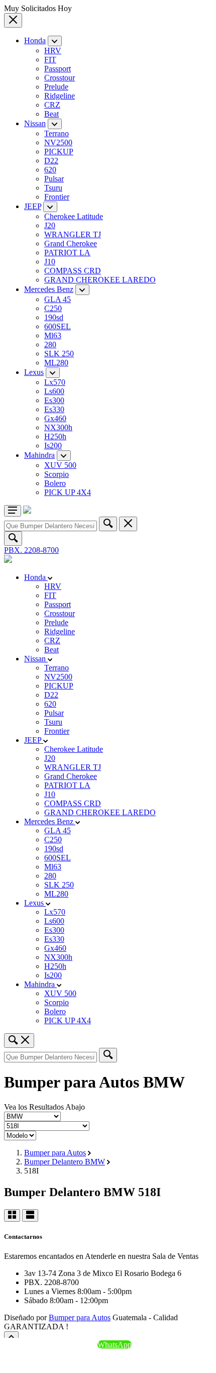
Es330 (54, 409)
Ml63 (52, 335)
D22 (51, 160)
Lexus (34, 372)
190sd (53, 317)
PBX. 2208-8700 (31, 550)
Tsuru (53, 187)
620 (50, 169)
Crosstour (59, 77)
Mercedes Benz (48, 289)
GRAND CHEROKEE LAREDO (100, 279)
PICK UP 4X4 (67, 492)
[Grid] (12, 1215)
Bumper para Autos (55, 1152)
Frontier (56, 196)
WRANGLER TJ (72, 234)
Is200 (53, 445)
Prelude (56, 86)
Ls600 (54, 391)
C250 (53, 308)
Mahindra (39, 455)
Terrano (56, 133)
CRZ (52, 105)
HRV (52, 50)
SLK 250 (59, 353)
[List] (30, 1215)
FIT (50, 59)
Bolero (55, 483)
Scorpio (56, 474)
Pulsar (54, 178)
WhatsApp (114, 1344)
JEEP (32, 206)
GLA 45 (57, 299)
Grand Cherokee (70, 243)
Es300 (54, 400)
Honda (35, 40)
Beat (51, 114)
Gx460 (55, 418)
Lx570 (54, 382)
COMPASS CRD (72, 270)
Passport (57, 68)
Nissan (35, 123)
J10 (49, 261)
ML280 (56, 362)
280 (50, 344)
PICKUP (58, 151)
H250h (55, 436)
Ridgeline (59, 95)
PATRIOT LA (67, 252)
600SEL (57, 326)
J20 (49, 225)
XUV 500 (60, 465)
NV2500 (58, 142)
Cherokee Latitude (73, 216)
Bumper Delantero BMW (64, 1161)
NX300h (58, 427)
